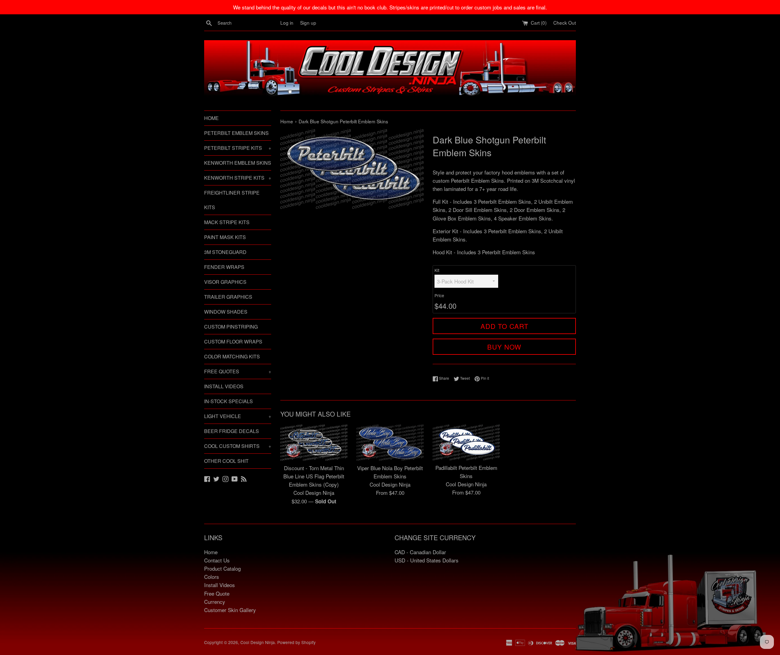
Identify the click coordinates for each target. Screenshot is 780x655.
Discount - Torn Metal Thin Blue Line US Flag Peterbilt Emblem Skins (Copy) (313, 476)
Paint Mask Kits (225, 237)
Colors (211, 576)
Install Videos (223, 386)
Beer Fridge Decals (231, 431)
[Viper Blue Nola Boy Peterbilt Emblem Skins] (390, 442)
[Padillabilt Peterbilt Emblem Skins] (466, 442)
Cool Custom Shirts (237, 445)
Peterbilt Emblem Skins (236, 132)
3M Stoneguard (225, 251)
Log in (286, 22)
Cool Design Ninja (257, 642)
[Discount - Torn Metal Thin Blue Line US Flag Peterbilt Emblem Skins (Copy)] (313, 442)
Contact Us (217, 560)
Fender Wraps (224, 266)
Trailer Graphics (228, 296)
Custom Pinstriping (231, 326)
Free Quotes (237, 371)
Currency (214, 601)
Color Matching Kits (232, 356)
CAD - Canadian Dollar (420, 552)
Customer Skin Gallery (230, 610)
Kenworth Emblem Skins (237, 162)
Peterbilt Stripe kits (237, 147)
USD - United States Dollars (427, 560)
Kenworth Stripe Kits (237, 177)
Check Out (564, 22)
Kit (436, 270)
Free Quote (216, 593)
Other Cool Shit (226, 460)
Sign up (308, 22)
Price (439, 295)
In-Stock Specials (228, 401)
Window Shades (225, 311)
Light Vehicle (237, 416)
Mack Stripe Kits (227, 222)
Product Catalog (222, 568)
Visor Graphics (225, 281)
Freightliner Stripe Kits (232, 200)
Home (211, 117)
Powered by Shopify (296, 642)
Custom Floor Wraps (233, 341)
